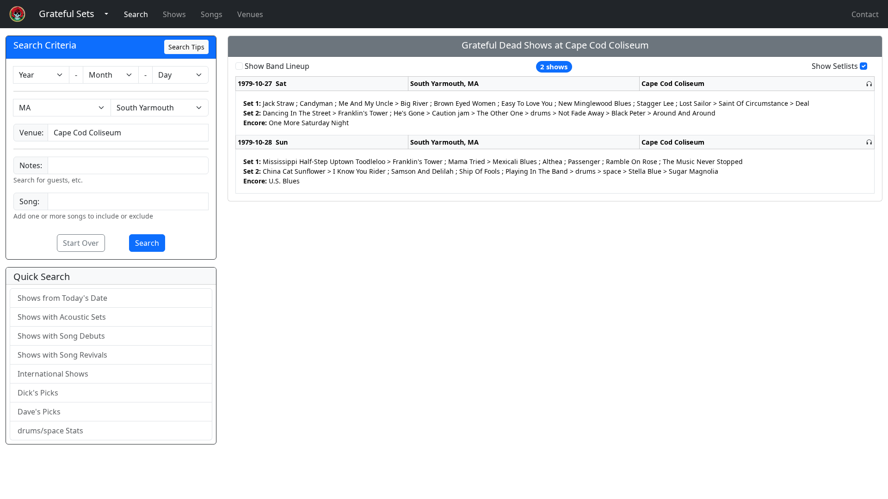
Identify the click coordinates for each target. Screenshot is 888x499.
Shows (174, 14)
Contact (865, 14)
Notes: (30, 165)
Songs (211, 14)
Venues (250, 14)
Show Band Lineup (277, 66)
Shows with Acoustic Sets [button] (62, 317)
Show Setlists (835, 66)
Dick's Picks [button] (38, 393)
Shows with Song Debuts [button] (61, 336)
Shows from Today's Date (62, 298)
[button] (66, 14)
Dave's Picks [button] (39, 412)
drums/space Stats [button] (50, 431)
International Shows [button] (53, 374)
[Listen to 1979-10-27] (869, 84)
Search (136, 14)
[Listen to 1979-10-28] (869, 142)
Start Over (81, 243)
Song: (29, 201)
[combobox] (128, 132)
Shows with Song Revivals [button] (62, 355)
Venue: (31, 133)
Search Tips (186, 47)
